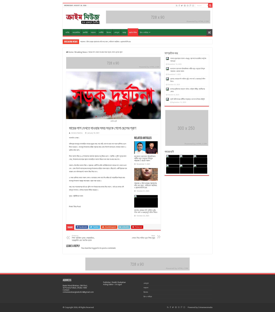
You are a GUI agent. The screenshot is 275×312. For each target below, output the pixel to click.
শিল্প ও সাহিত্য (144, 32)
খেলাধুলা (116, 32)
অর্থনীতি (101, 32)
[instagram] (193, 5)
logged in (96, 248)
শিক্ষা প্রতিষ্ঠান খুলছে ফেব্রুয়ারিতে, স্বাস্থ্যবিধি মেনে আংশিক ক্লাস (83, 238)
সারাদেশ (93, 32)
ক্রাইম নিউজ (133, 32)
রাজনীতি (85, 32)
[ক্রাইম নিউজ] (83, 17)
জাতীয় (67, 32)
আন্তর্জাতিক (76, 32)
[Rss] (177, 5)
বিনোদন (109, 32)
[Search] (210, 5)
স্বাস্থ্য (124, 32)
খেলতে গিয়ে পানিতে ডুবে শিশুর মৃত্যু (143, 237)
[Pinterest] (185, 5)
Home (70, 52)
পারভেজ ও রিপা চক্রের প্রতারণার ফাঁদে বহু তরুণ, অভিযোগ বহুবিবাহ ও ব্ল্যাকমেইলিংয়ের (105, 42)
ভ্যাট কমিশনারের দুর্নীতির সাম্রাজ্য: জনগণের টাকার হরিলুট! (187, 99)
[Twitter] (182, 5)
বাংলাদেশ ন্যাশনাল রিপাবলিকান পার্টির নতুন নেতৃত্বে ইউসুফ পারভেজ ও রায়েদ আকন (145, 158)
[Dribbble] (187, 5)
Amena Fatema (76, 133)
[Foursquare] (190, 5)
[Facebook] (179, 5)
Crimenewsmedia (205, 307)
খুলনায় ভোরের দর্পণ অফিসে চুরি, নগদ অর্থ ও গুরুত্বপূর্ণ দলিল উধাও (145, 211)
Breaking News (81, 52)
